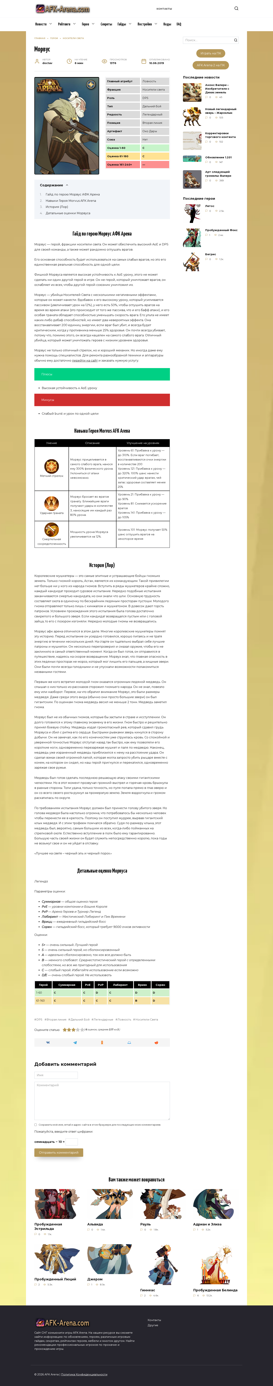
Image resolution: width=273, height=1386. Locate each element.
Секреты (106, 24)
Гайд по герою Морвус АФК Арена (73, 194)
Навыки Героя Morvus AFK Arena (71, 201)
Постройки (145, 24)
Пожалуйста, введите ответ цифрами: (63, 1131)
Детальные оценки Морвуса (68, 213)
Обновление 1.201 (218, 157)
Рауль (145, 1224)
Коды (167, 24)
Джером (95, 1279)
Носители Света (146, 1019)
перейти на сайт (85, 360)
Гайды (122, 24)
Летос (209, 206)
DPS (39, 1019)
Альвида (95, 1224)
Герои (85, 24)
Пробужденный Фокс (221, 230)
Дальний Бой (80, 1019)
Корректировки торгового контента (220, 135)
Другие (153, 1325)
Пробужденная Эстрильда (48, 1226)
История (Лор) (57, 207)
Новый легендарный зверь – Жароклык (220, 111)
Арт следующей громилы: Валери (218, 173)
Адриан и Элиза (207, 1224)
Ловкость (124, 1019)
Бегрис (210, 254)
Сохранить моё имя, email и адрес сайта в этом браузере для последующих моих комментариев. (100, 1124)
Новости (40, 24)
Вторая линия (56, 1019)
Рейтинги (64, 24)
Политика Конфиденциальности (84, 1374)
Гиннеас (147, 1290)
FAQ (179, 24)
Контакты (164, 8)
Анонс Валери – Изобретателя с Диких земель (217, 88)
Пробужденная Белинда (215, 1290)
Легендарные (103, 1019)
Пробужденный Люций (55, 1279)
